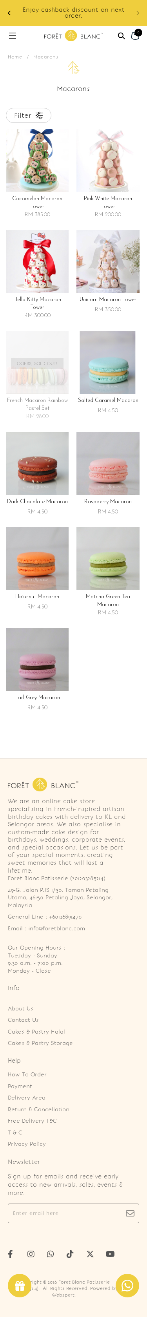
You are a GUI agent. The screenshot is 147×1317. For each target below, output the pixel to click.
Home (15, 57)
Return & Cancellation (38, 1109)
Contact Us (23, 1020)
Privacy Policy (27, 1144)
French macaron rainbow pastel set (37, 404)
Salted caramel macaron (108, 401)
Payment (20, 1086)
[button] (137, 13)
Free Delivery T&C (32, 1121)
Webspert (63, 1295)
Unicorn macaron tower (108, 300)
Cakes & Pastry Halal (36, 1031)
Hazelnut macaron (37, 597)
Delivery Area (26, 1097)
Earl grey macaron (37, 698)
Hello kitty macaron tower (37, 304)
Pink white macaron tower (108, 203)
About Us (20, 1008)
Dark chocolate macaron (37, 502)
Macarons (45, 57)
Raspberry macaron (108, 502)
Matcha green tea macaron (108, 601)
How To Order (27, 1074)
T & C (15, 1132)
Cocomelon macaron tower (37, 203)
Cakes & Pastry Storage (40, 1043)
